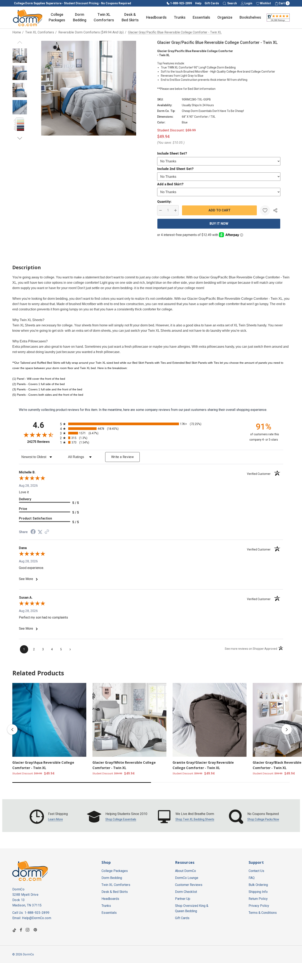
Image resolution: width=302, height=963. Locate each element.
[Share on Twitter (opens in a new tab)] (40, 532)
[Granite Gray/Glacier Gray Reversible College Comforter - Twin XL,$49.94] (210, 720)
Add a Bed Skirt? (170, 184)
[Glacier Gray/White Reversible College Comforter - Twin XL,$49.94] (129, 720)
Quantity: (164, 202)
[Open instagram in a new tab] (28, 930)
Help (198, 3)
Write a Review (122, 457)
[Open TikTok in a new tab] (14, 930)
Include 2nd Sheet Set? (175, 169)
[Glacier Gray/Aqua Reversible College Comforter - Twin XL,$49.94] (49, 720)
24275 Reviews (42, 442)
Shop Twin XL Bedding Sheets (194, 819)
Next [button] (286, 729)
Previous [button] (12, 729)
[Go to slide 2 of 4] (19, 138)
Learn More (55, 819)
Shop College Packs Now (263, 819)
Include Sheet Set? (172, 153)
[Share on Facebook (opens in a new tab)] (33, 532)
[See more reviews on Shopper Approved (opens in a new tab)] (47, 532)
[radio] (151, 424)
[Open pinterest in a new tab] (35, 930)
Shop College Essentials (120, 819)
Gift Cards (212, 3)
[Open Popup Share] (275, 210)
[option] (49, 816)
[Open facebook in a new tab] (21, 930)
